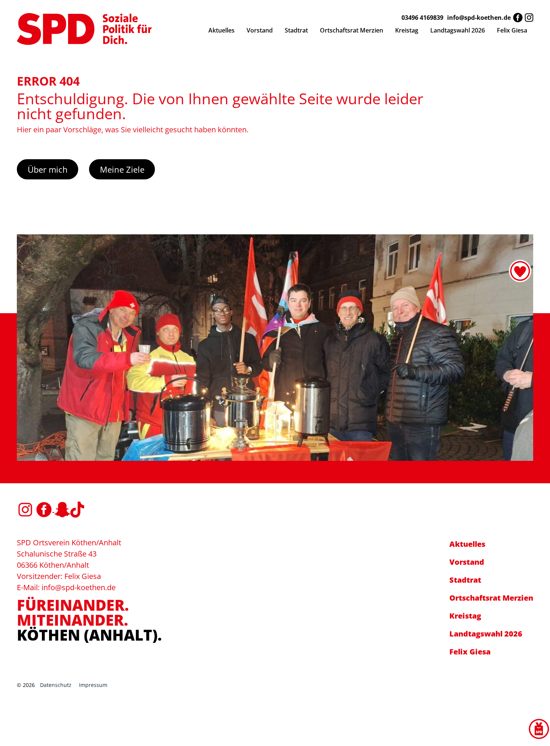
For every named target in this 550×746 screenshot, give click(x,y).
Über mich (48, 169)
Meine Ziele (122, 169)
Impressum (93, 684)
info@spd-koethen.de (479, 17)
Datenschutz (55, 684)
